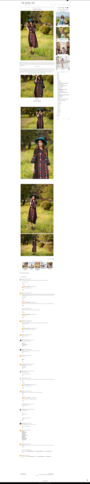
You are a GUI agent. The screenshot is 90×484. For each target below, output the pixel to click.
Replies (24, 300)
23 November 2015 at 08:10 (27, 355)
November (59, 82)
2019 (57, 75)
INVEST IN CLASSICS (60, 84)
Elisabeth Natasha (24, 364)
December (59, 81)
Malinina (23, 349)
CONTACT (68, 4)
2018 (57, 76)
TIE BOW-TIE (28, 3)
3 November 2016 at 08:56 (27, 430)
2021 (57, 72)
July (58, 105)
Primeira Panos (24, 345)
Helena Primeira (24, 339)
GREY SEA (59, 93)
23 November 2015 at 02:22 (28, 334)
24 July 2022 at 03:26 (27, 455)
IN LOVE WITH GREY (60, 86)
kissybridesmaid (24, 404)
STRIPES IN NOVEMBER (31, 269)
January (59, 112)
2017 (57, 77)
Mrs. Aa (23, 355)
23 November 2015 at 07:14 (28, 349)
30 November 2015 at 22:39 (33, 286)
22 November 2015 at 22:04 (27, 279)
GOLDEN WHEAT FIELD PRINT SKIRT (63, 83)
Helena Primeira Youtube (25, 344)
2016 (57, 78)
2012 (57, 116)
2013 (57, 115)
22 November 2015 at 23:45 (27, 308)
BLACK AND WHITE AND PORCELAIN (63, 92)
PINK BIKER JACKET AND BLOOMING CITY (25, 269)
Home (51, 4)
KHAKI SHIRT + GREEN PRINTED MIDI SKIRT (62, 39)
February (59, 111)
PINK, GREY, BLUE (43, 268)
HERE (40, 100)
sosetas (23, 455)
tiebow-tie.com (26, 286)
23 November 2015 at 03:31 (30, 339)
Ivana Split (23, 423)
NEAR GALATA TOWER (63, 54)
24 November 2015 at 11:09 (30, 404)
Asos (23, 273)
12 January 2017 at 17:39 (28, 443)
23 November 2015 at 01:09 (28, 320)
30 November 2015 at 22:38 (33, 302)
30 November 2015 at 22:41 (33, 384)
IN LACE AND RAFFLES (49, 269)
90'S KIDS (59, 97)
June (58, 106)
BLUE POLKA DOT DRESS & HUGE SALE (63, 99)
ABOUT (55, 4)
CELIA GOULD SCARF (62, 25)
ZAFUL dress (37, 99)
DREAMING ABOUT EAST (61, 91)
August (59, 104)
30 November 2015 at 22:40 (33, 328)
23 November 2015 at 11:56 (30, 364)
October (59, 101)
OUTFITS (59, 4)
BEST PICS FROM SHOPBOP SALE (62, 85)
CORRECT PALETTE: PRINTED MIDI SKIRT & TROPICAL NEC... (63, 95)
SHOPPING (63, 4)
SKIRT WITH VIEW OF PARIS (61, 100)
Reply (23, 283)
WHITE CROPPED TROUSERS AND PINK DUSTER (37, 269)
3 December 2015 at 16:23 (28, 423)
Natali (23, 279)
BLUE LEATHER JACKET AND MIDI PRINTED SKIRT (62, 89)
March (58, 110)
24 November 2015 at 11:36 (30, 409)
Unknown (23, 334)
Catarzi (25, 273)
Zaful (28, 273)
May (58, 107)
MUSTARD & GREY (60, 96)
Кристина (23, 320)
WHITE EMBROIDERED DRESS (62, 69)
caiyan (23, 430)
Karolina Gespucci (24, 409)
